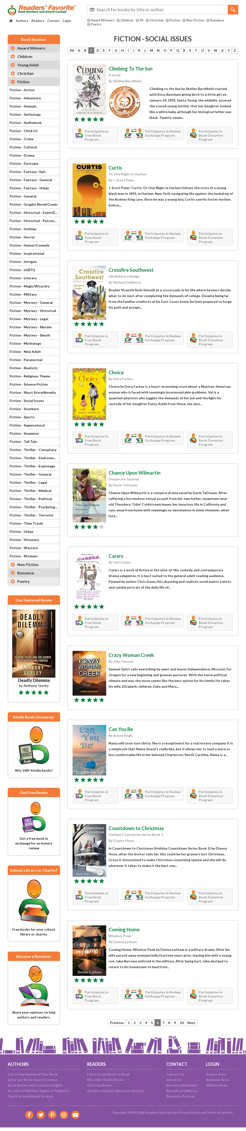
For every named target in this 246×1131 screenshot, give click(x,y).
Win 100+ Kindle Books (105, 1080)
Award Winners (102, 20)
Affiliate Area (216, 1085)
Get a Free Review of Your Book (33, 1074)
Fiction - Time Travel (26, 523)
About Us (173, 1080)
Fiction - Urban (21, 531)
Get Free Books (99, 1085)
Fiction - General (23, 196)
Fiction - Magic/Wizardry (29, 286)
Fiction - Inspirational (27, 253)
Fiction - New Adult (25, 351)
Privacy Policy (189, 1112)
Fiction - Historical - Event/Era (34, 212)
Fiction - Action (22, 90)
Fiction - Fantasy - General (31, 180)
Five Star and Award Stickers (31, 1096)
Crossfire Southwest (131, 270)
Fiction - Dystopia (24, 163)
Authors (22, 21)
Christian (156, 20)
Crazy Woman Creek (131, 655)
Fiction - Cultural (23, 147)
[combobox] (162, 9)
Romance (217, 20)
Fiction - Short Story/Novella (33, 392)
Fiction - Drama (22, 155)
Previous (117, 1023)
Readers (37, 21)
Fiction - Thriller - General (30, 474)
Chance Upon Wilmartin (134, 473)
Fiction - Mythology (25, 343)
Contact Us (175, 1074)
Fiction (175, 20)
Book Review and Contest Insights (35, 1085)
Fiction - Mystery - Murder (31, 327)
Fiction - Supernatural (27, 425)
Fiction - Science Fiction (29, 384)
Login (67, 21)
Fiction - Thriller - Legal (28, 482)
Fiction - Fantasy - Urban (29, 188)
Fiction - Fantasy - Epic (28, 172)
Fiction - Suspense (24, 433)
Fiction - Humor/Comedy (29, 245)
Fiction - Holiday (23, 229)
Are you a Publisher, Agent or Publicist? (39, 1091)
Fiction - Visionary (24, 540)
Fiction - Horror (22, 237)
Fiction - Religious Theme (30, 376)
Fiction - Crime (21, 139)
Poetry (96, 24)
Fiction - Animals (23, 106)
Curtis (115, 168)
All (72, 50)
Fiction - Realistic (24, 368)
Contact (53, 21)
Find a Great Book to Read (108, 1074)
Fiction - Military (23, 294)
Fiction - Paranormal (26, 360)
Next (191, 1023)
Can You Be (121, 729)
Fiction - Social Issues (27, 401)
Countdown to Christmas (136, 828)
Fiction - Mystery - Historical (33, 311)
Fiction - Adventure (25, 98)
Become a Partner (180, 1096)
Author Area (216, 1074)
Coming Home (124, 929)
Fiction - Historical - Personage (35, 221)
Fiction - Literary (23, 278)
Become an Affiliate (181, 1091)
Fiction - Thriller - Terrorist (32, 515)
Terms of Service (220, 1112)
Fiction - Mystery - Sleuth (30, 335)
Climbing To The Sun (131, 68)
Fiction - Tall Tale (23, 441)
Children (127, 20)
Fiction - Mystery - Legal (29, 319)
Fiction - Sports (22, 417)
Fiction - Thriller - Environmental (35, 458)
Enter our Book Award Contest (32, 1080)
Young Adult (28, 65)
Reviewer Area (217, 1080)
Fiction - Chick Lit (24, 131)
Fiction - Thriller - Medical (30, 491)
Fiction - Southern (24, 409)
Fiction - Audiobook (26, 123)
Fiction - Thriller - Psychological (35, 507)
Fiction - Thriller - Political (31, 499)
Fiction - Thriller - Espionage (32, 466)
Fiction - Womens (24, 556)
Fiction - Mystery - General (31, 302)
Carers (116, 556)
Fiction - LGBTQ (22, 270)
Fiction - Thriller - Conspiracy (33, 450)
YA (141, 20)
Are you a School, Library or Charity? (115, 1091)
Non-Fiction (195, 20)
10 (182, 1023)
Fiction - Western (24, 548)
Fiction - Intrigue (23, 262)
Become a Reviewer (181, 1085)
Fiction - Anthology (25, 114)
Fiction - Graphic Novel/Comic (34, 204)
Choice (116, 372)
